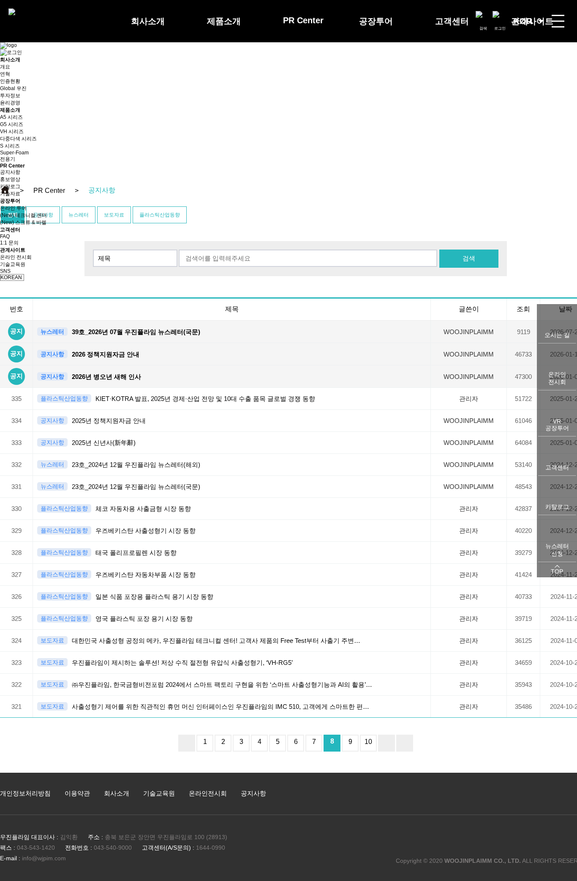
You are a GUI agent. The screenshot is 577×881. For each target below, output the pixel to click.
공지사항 (10, 172)
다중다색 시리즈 (18, 139)
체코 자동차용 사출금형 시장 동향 (143, 508)
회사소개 (148, 21)
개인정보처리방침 (25, 793)
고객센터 (452, 21)
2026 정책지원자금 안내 (105, 354)
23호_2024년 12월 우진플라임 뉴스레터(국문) (136, 486)
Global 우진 (13, 88)
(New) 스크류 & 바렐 (23, 222)
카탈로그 (10, 186)
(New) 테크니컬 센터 (23, 215)
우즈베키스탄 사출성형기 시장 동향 (145, 530)
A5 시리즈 (11, 117)
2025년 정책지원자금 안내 (109, 420)
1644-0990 (210, 847)
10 (368, 741)
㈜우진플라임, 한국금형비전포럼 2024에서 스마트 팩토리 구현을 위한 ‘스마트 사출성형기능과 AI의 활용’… (222, 684)
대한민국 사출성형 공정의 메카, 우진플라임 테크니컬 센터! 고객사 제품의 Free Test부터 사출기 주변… (216, 640)
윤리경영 (10, 103)
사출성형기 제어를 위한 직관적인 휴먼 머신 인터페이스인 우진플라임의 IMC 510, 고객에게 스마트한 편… (220, 706)
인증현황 (10, 81)
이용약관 (77, 793)
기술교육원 (12, 264)
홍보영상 (10, 179)
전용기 (7, 159)
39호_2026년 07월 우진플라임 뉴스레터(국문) (136, 331)
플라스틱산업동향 (64, 398)
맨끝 (404, 743)
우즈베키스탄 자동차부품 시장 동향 (145, 574)
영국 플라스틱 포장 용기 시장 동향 (144, 618)
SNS (5, 271)
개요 (5, 67)
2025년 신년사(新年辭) (104, 442)
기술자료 (10, 194)
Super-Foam (14, 153)
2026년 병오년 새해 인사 (106, 376)
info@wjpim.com (44, 858)
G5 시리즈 (11, 124)
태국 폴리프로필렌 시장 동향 (136, 552)
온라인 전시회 (16, 257)
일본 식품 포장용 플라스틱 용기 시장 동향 (154, 596)
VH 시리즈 (12, 131)
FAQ (5, 236)
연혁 (5, 74)
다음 (386, 743)
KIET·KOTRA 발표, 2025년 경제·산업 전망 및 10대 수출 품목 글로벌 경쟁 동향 (205, 398)
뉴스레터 (52, 331)
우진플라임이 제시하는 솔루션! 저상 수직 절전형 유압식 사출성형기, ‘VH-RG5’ (182, 662)
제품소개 (224, 21)
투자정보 (10, 96)
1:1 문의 (9, 243)
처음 (186, 743)
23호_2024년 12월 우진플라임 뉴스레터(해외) (136, 464)
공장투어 (376, 21)
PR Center (303, 20)
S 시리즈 (10, 146)
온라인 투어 (13, 208)
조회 (523, 309)
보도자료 (52, 640)
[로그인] (500, 18)
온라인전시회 (208, 793)
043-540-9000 (113, 847)
